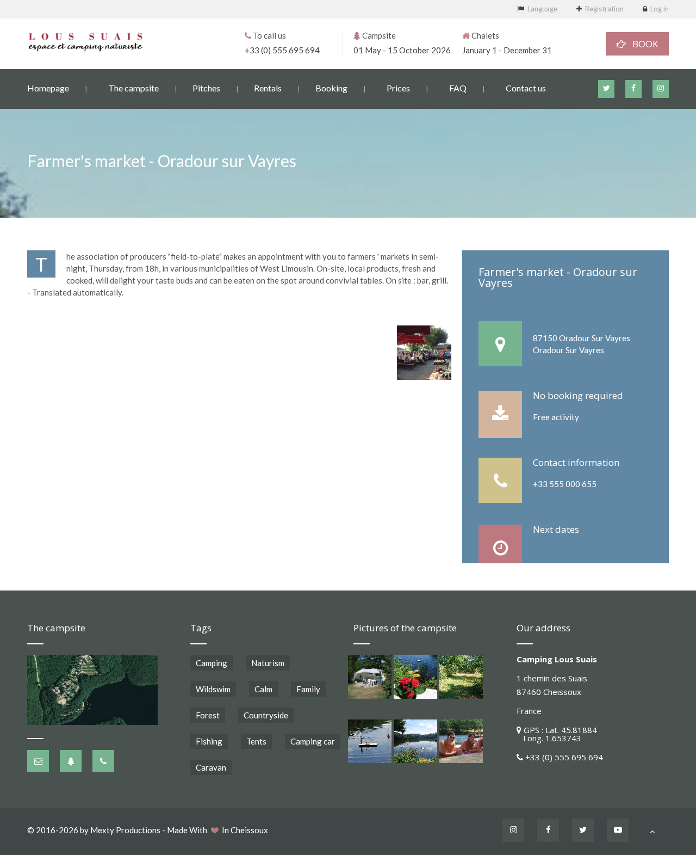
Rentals (268, 88)
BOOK (642, 44)
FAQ (458, 88)
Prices (398, 88)
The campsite (133, 88)
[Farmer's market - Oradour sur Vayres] (424, 352)
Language (542, 8)
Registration (604, 8)
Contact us (526, 88)
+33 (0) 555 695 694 (282, 50)
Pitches (206, 88)
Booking (331, 88)
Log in (659, 8)
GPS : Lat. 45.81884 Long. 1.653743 (557, 733)
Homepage (48, 88)
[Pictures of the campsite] (369, 677)
